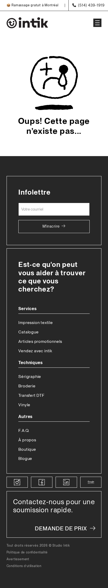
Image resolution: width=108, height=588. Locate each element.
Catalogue (28, 332)
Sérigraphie (29, 376)
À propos (27, 440)
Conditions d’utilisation (24, 566)
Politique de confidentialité (27, 552)
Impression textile (35, 322)
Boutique (27, 449)
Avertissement (18, 559)
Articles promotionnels (40, 341)
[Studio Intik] (44, 22)
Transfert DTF (31, 395)
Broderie (26, 386)
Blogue (25, 458)
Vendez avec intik (35, 351)
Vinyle (24, 405)
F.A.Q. (23, 430)
